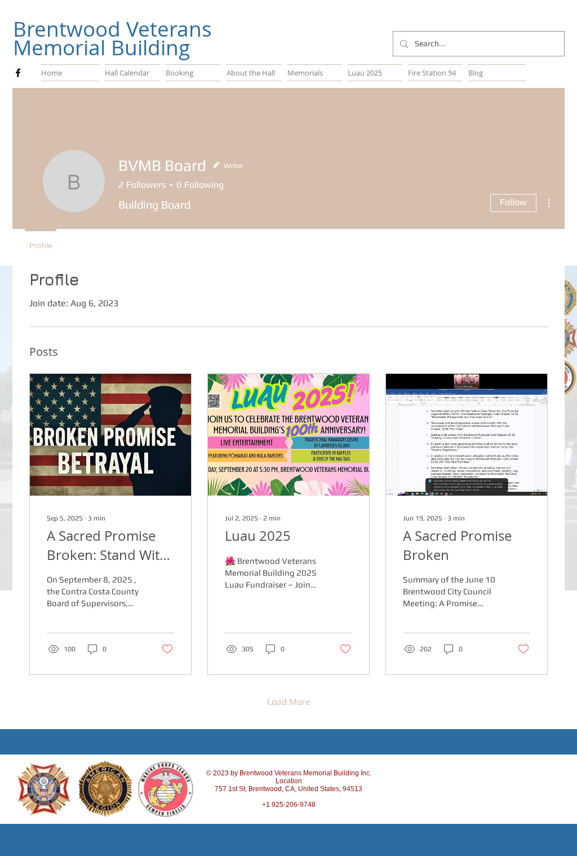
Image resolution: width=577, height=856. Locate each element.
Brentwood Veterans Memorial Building (112, 38)
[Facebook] (18, 72)
